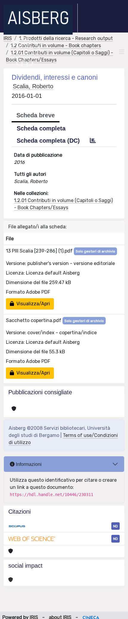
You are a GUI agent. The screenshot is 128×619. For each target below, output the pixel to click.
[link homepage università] (25, 52)
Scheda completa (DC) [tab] (48, 140)
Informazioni (28, 464)
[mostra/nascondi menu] (121, 52)
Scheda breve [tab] (35, 115)
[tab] (93, 140)
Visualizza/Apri (32, 304)
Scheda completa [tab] (41, 128)
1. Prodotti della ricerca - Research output (66, 38)
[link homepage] (41, 20)
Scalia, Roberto (33, 86)
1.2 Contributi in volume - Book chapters (56, 45)
